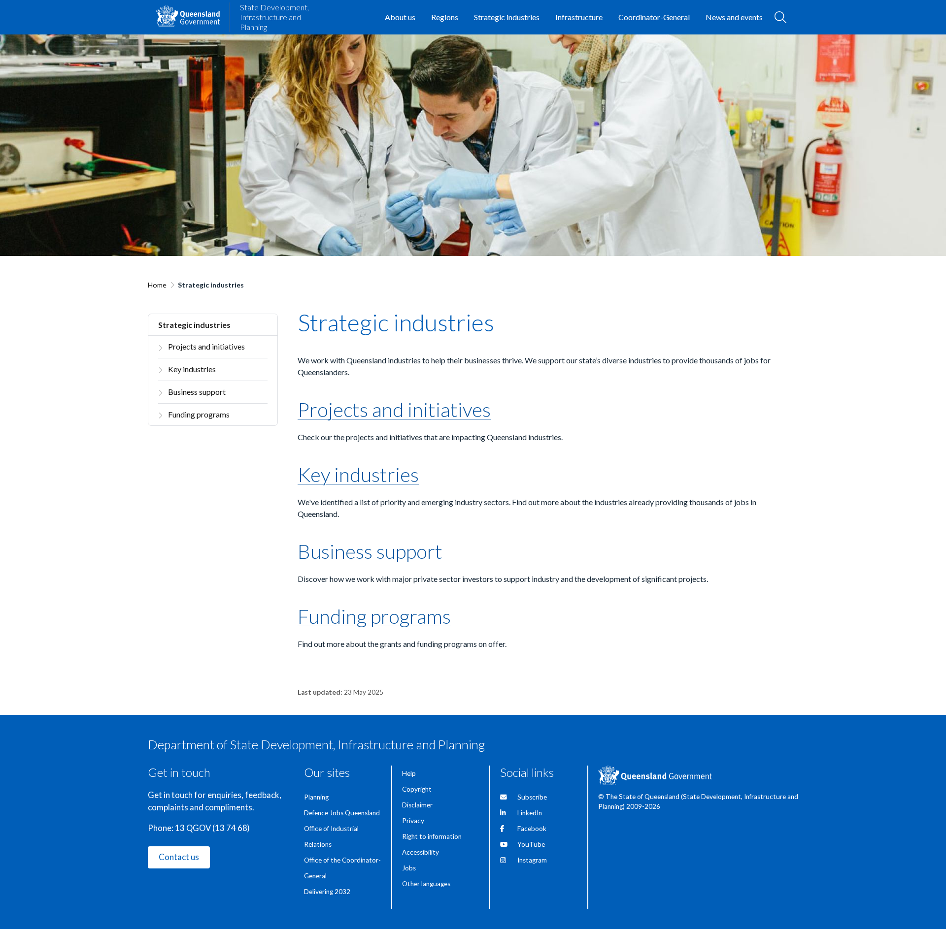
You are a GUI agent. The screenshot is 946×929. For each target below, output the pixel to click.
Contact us (179, 857)
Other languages (426, 884)
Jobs (409, 868)
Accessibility (420, 852)
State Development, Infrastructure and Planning (274, 17)
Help (409, 773)
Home (157, 285)
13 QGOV (193, 828)
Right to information (432, 836)
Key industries (192, 369)
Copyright (417, 789)
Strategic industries (194, 324)
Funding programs (199, 414)
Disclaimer (417, 805)
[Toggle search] (780, 17)
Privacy (413, 821)
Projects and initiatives (206, 346)
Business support (197, 391)
